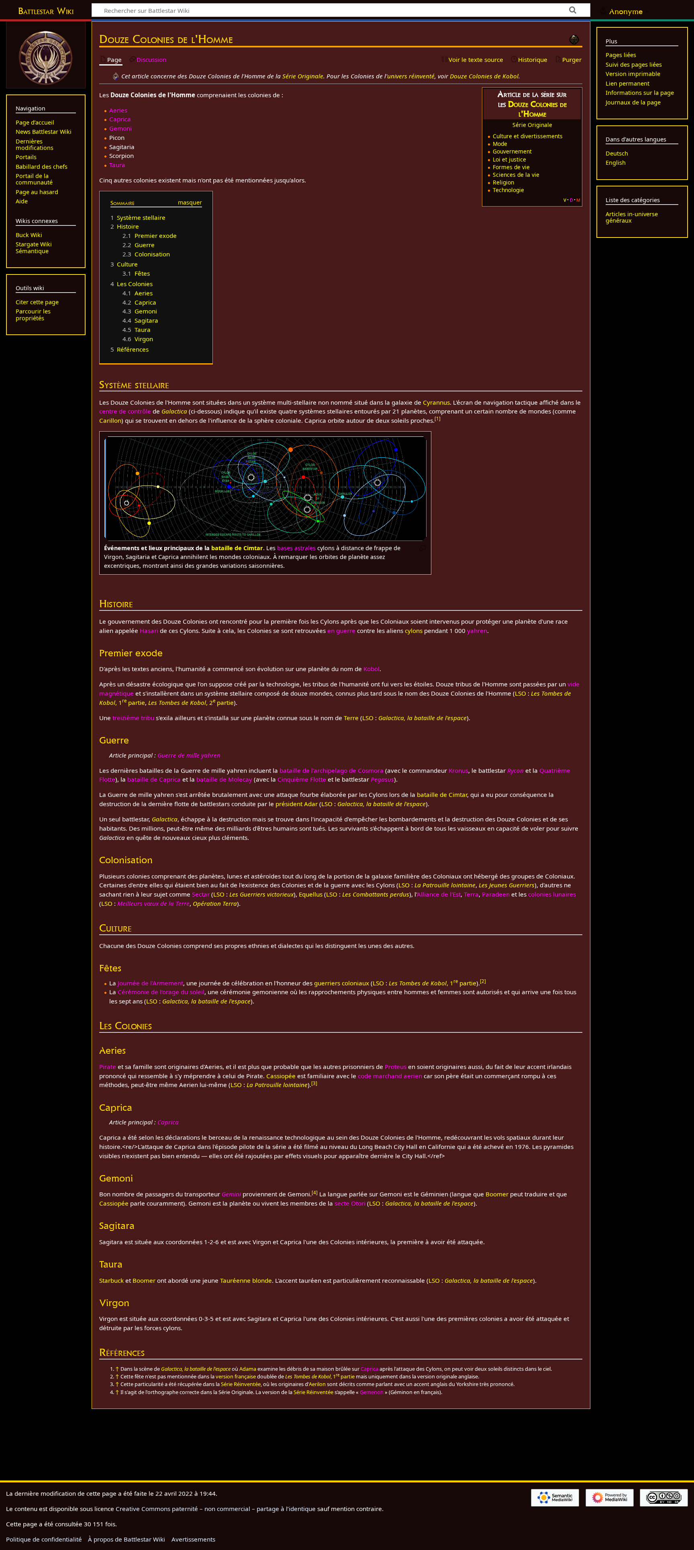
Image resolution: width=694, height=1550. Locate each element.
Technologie (508, 190)
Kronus (458, 770)
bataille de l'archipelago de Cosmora (332, 770)
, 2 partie (191, 702)
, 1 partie (432, 983)
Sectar (201, 894)
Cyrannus (436, 402)
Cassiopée (281, 1076)
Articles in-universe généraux (632, 217)
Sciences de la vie (516, 174)
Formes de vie (511, 167)
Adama (247, 1368)
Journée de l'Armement (150, 983)
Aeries (118, 110)
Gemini (231, 1194)
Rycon (515, 770)
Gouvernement (512, 151)
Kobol (371, 669)
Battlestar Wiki (45, 10)
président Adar (297, 804)
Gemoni (120, 128)
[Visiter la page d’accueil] (45, 57)
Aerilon (317, 1384)
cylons (414, 631)
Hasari (149, 631)
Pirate (107, 1067)
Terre (351, 718)
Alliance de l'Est (439, 894)
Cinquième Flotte (302, 779)
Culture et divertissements (528, 136)
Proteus (395, 1067)
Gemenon (372, 1392)
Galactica (174, 411)
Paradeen (496, 894)
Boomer (497, 1194)
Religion (503, 182)
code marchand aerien (390, 1076)
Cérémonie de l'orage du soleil (161, 992)
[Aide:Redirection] (116, 76)
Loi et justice (509, 159)
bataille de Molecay (224, 779)
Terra (471, 894)
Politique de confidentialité (44, 1539)
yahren (477, 631)
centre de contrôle (125, 411)
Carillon (110, 420)
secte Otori (350, 1203)
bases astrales (296, 548)
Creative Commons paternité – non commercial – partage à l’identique (216, 1509)
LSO (520, 693)
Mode (500, 143)
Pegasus (382, 779)
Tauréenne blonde (246, 1280)
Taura (117, 165)
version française (236, 1376)
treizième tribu (133, 718)
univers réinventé (411, 76)
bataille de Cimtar (237, 548)
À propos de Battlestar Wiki (126, 1539)
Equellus (311, 894)
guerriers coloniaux (341, 983)
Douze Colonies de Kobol (484, 76)
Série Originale (302, 76)
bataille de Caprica (154, 779)
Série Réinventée (241, 1384)
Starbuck (111, 1280)
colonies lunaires (552, 894)
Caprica (120, 119)
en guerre (341, 631)
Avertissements (193, 1539)
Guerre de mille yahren (188, 755)
